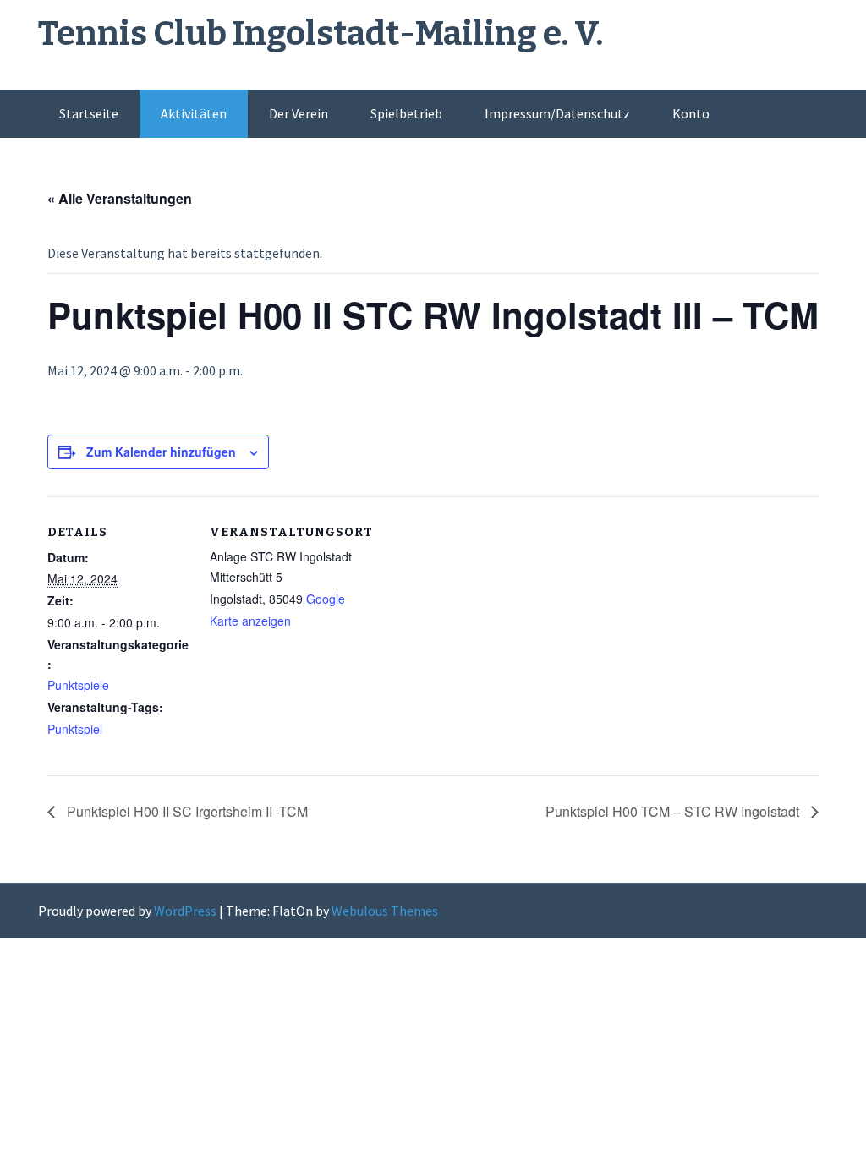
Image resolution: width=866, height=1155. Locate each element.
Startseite (88, 113)
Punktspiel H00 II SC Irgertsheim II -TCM (185, 811)
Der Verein (298, 113)
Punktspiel (74, 728)
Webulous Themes (385, 910)
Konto (691, 113)
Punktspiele (78, 684)
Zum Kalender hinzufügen (161, 451)
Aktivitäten (194, 113)
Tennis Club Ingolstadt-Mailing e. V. (320, 34)
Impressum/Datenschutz (557, 113)
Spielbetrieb (406, 113)
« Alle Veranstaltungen (119, 198)
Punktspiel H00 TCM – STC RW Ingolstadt (674, 811)
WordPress (185, 910)
